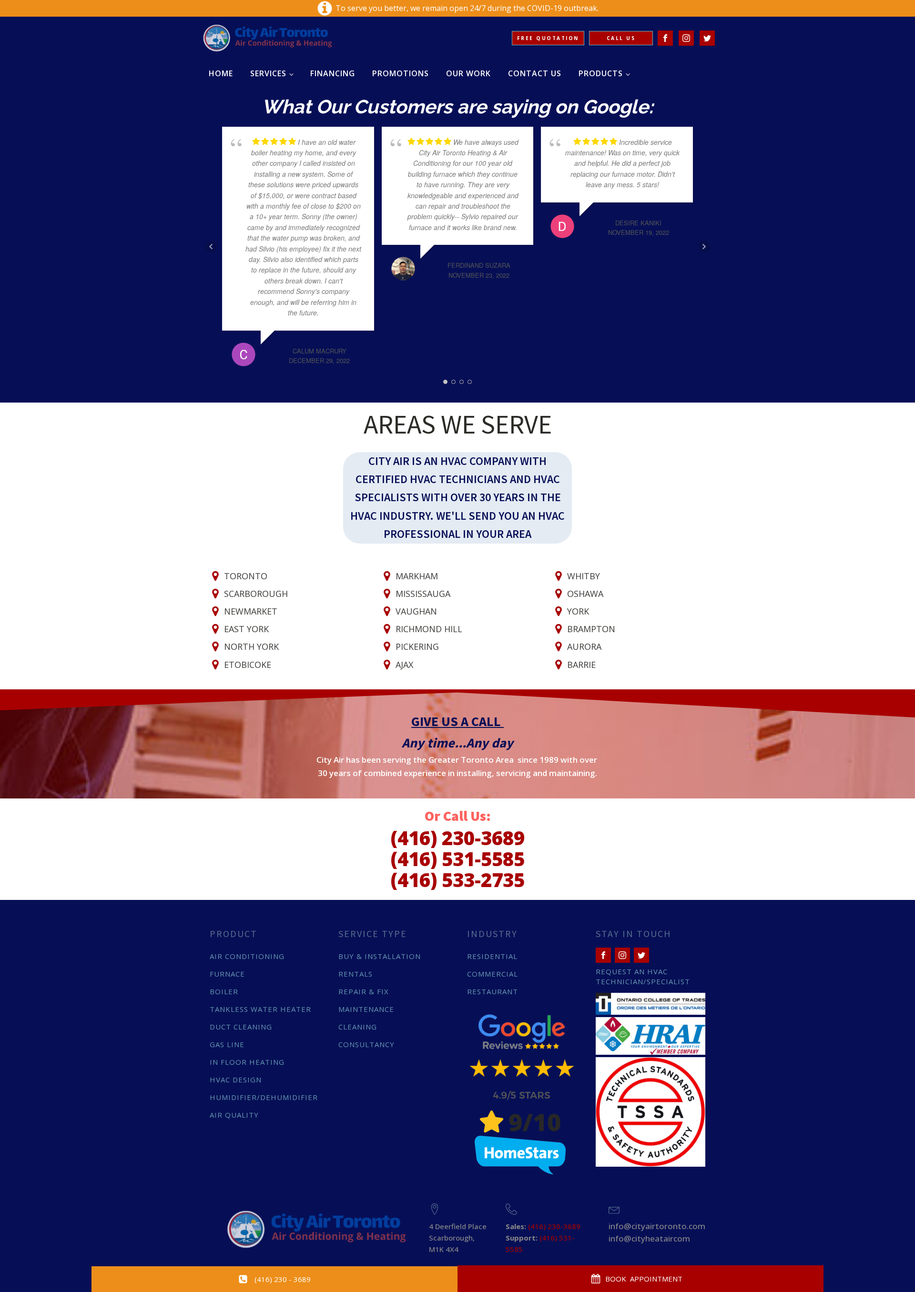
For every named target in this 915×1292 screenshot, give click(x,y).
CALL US (621, 38)
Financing (332, 73)
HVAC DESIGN (236, 1079)
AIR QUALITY (234, 1115)
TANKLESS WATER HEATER (260, 1009)
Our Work (468, 73)
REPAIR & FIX (363, 991)
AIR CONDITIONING (247, 956)
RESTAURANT (492, 991)
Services (268, 73)
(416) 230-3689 (458, 838)
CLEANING (357, 1026)
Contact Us (534, 73)
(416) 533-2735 (458, 880)
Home (221, 73)
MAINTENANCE (366, 1009)
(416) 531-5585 (458, 859)
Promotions (400, 73)
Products (601, 73)
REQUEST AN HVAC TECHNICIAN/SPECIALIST (643, 976)
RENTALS (355, 974)
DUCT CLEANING (241, 1026)
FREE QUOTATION (548, 38)
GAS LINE (227, 1044)
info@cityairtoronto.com (657, 1226)
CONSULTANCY (366, 1044)
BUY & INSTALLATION (379, 956)
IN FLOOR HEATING (247, 1062)
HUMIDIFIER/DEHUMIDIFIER (264, 1097)
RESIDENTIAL (492, 956)
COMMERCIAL (492, 974)
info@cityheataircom (649, 1238)
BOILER (224, 991)
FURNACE (227, 974)
